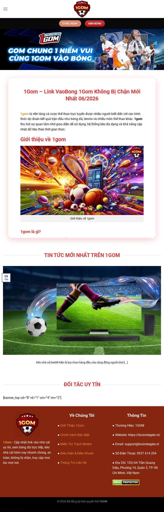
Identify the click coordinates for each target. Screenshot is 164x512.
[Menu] (5, 9)
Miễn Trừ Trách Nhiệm (76, 444)
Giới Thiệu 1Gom (72, 425)
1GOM (103, 501)
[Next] (155, 312)
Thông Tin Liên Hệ (73, 463)
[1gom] (82, 9)
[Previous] (8, 312)
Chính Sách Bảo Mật (74, 435)
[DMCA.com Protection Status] (125, 482)
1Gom (7, 442)
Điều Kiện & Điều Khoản (77, 453)
